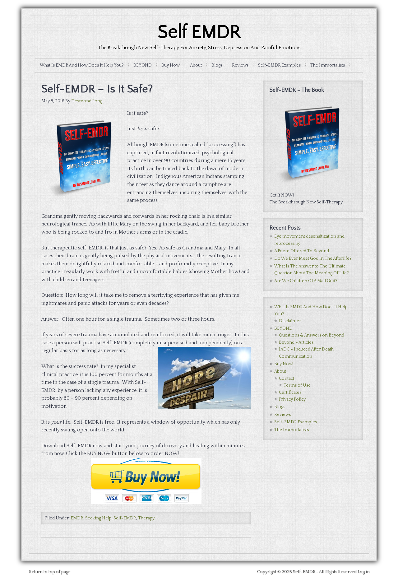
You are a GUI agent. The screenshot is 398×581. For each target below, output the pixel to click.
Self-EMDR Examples (279, 65)
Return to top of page (49, 571)
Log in (363, 571)
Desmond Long (86, 101)
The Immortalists (327, 65)
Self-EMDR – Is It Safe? (97, 89)
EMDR (77, 518)
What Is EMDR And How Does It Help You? (82, 65)
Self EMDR (199, 32)
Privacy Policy (292, 399)
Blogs (216, 65)
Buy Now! (170, 65)
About (196, 65)
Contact (286, 378)
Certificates (290, 392)
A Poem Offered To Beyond (301, 251)
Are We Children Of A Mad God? (305, 280)
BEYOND (142, 65)
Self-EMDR (124, 518)
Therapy (146, 518)
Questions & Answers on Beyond (311, 335)
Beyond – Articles (296, 342)
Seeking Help (98, 518)
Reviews (240, 65)
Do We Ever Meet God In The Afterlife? (313, 258)
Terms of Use (297, 385)
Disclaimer (290, 320)
